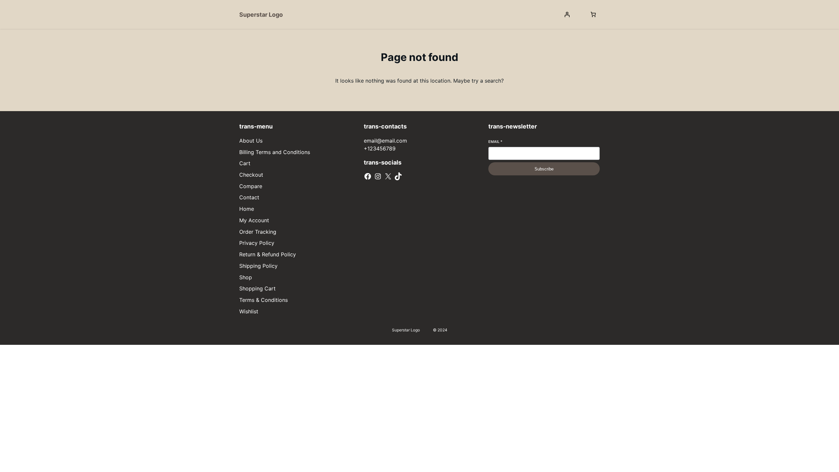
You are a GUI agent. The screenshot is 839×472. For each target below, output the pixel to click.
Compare (250, 186)
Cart (244, 163)
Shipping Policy (258, 266)
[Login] (567, 14)
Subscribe (544, 169)
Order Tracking (257, 231)
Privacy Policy (256, 243)
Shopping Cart (257, 288)
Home (246, 209)
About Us (251, 140)
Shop (245, 277)
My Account (254, 220)
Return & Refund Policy (267, 254)
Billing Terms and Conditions (274, 152)
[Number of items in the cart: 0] (593, 14)
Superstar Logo (261, 14)
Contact (249, 197)
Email (495, 141)
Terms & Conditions (263, 300)
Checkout (251, 174)
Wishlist (248, 311)
